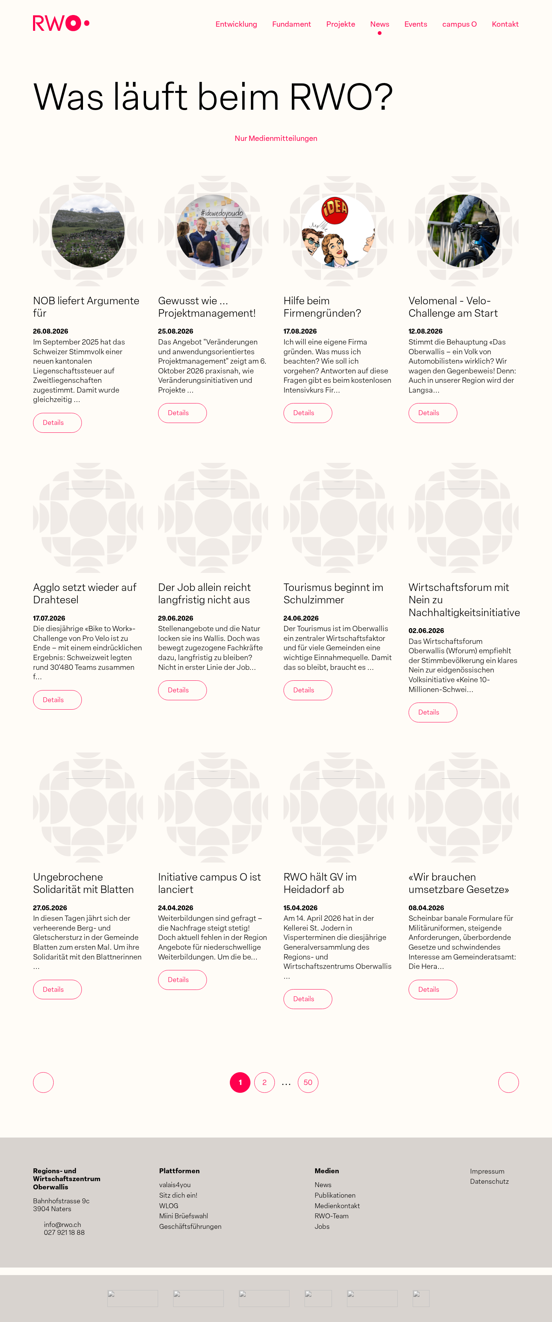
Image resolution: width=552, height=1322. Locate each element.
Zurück (43, 1082)
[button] (240, 1082)
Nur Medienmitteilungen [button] (276, 139)
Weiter (508, 1082)
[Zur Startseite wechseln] (61, 23)
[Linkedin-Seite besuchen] (476, 1205)
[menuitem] (236, 25)
